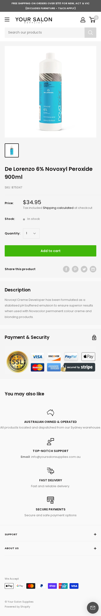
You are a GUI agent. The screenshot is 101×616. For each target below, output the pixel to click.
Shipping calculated (58, 208)
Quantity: (12, 233)
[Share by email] (93, 269)
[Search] (90, 32)
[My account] (83, 19)
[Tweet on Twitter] (84, 269)
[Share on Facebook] (66, 269)
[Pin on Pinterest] (75, 269)
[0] (92, 20)
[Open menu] (7, 19)
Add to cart (51, 251)
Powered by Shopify (17, 606)
